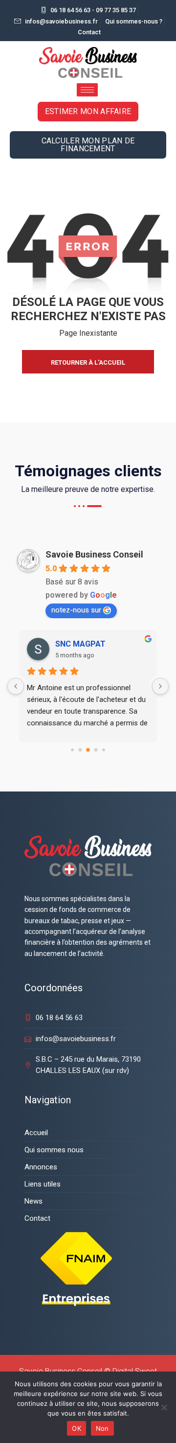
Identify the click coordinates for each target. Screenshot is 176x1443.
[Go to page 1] (80, 750)
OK (76, 1428)
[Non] (164, 1407)
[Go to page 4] (103, 749)
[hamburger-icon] (87, 90)
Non (102, 1428)
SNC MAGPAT (80, 644)
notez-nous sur (76, 609)
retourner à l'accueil (88, 362)
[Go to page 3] (96, 750)
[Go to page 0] (72, 749)
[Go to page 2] (88, 750)
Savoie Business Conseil (94, 554)
